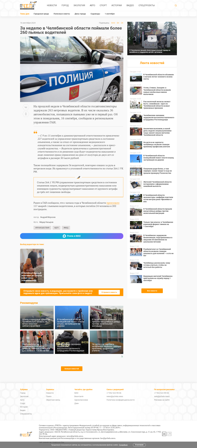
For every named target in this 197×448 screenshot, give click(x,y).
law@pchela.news (107, 438)
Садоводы (95, 14)
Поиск (48, 396)
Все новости (152, 291)
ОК (122, 23)
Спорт (103, 5)
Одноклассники (81, 400)
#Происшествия (42, 228)
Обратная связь (53, 400)
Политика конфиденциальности (121, 400)
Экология (79, 5)
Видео (130, 5)
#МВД (66, 228)
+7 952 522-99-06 (114, 393)
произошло (113, 202)
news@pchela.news (115, 396)
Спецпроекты (147, 5)
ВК (118, 23)
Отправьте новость (109, 292)
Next (175, 38)
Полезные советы (62, 14)
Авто (92, 5)
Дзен (76, 403)
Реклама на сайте (162, 400)
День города (80, 14)
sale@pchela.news (162, 396)
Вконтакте (78, 396)
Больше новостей (72, 369)
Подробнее (123, 445)
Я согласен (139, 445)
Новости (52, 5)
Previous (129, 38)
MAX (113, 23)
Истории (116, 5)
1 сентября (110, 14)
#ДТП (56, 228)
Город (65, 5)
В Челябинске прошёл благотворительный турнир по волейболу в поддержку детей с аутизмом (149, 51)
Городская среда (41, 14)
